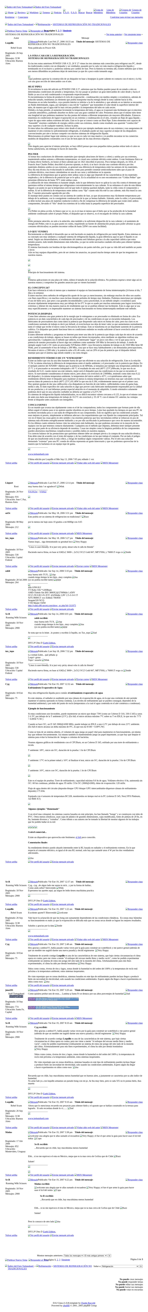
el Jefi (78, 837)
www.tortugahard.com (38, 454)
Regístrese (9, 17)
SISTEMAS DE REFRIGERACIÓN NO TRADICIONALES (82, 24)
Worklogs (34, 12)
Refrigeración (44, 24)
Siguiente (67, 30)
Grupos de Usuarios (136, 11)
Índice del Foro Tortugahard (20, 24)
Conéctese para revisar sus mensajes (126, 17)
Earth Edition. (49, 643)
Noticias (57, 12)
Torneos (46, 12)
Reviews (22, 12)
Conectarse (23, 17)
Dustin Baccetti (88, 1303)
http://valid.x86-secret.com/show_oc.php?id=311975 (52, 605)
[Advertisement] (80, 472)
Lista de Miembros (110, 11)
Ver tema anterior (114, 34)
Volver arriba (11, 463)
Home (11, 12)
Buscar (89, 12)
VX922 (42, 491)
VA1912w (33, 491)
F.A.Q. (74, 12)
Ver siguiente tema (132, 34)
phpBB (66, 1305)
